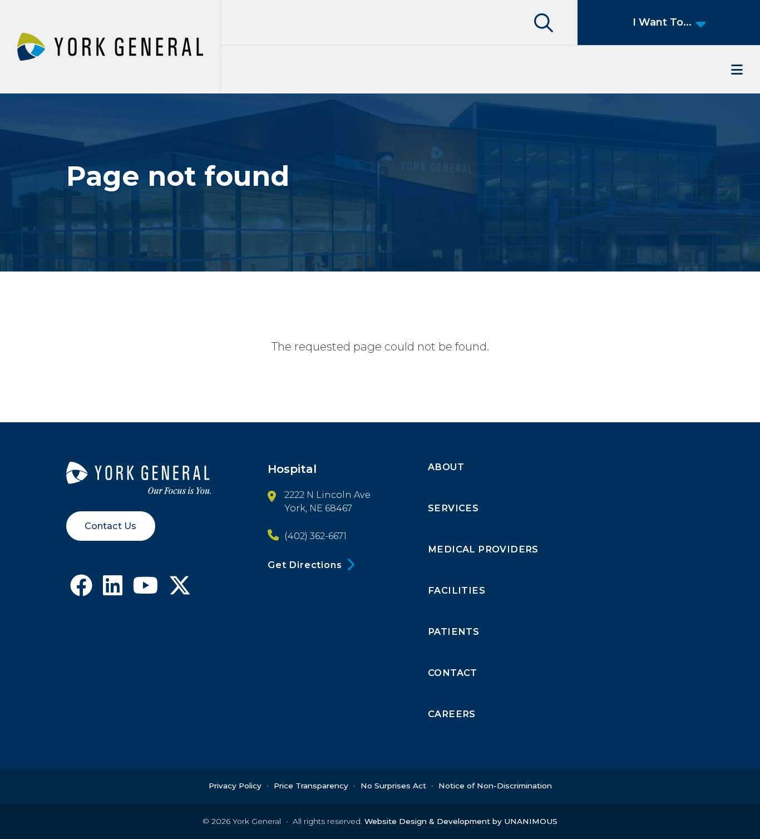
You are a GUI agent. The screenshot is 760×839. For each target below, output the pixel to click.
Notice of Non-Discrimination (495, 785)
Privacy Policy (235, 785)
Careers (452, 714)
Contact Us (110, 525)
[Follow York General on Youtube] (145, 589)
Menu (490, 69)
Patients (453, 631)
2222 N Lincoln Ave (327, 494)
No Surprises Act (393, 785)
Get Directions (305, 564)
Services (453, 508)
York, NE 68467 (318, 508)
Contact (452, 673)
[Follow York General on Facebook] (81, 589)
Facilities (456, 590)
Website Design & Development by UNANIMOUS (460, 821)
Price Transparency (311, 785)
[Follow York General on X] (180, 589)
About (446, 467)
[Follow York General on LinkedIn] (112, 589)
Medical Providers (483, 549)
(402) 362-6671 (315, 535)
